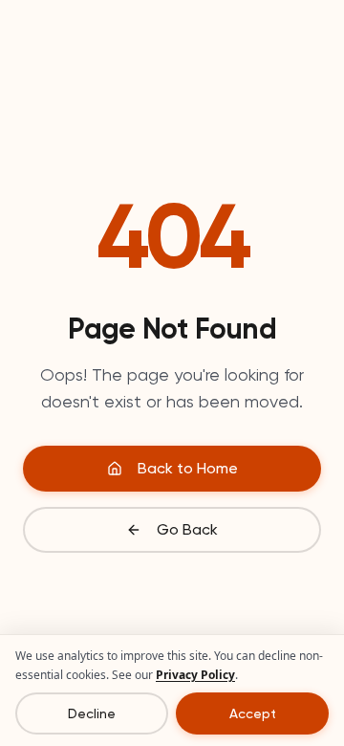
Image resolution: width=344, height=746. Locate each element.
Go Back (187, 529)
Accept (252, 713)
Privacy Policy (195, 675)
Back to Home (188, 468)
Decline (92, 713)
